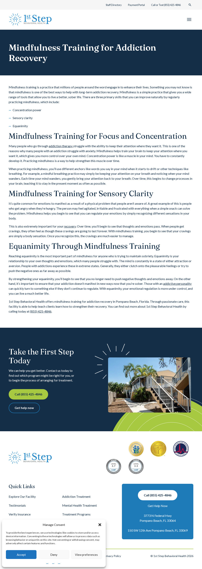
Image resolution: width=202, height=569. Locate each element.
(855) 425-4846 (40, 311)
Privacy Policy (112, 556)
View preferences (86, 554)
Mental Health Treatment (79, 505)
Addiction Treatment (76, 496)
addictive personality (177, 283)
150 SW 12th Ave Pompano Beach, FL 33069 (158, 530)
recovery (70, 226)
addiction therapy (61, 146)
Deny (53, 554)
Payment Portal (136, 4)
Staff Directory (114, 4)
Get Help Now (157, 506)
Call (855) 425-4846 (28, 394)
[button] (100, 525)
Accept (21, 554)
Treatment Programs (76, 514)
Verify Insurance (20, 514)
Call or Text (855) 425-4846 (166, 4)
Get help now (24, 408)
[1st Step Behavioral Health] (30, 19)
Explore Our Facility (22, 496)
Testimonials (17, 505)
